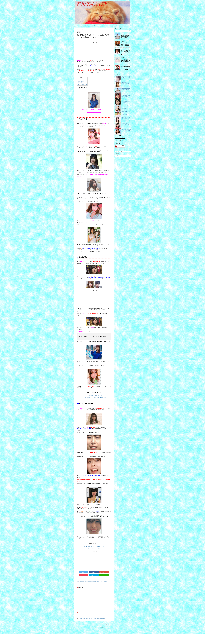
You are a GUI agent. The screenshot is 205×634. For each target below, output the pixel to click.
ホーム (78, 25)
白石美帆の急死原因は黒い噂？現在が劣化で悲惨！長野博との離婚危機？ (126, 83)
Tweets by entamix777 (119, 137)
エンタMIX (102, 627)
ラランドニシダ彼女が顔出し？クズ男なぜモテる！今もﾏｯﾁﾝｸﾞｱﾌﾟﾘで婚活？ (125, 52)
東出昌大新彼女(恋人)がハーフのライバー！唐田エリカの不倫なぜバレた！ (125, 68)
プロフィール (80, 80)
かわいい (79, 581)
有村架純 (94, 581)
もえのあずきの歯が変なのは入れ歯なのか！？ (94, 548)
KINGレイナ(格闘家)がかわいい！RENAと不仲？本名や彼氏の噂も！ (126, 107)
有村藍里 (98, 581)
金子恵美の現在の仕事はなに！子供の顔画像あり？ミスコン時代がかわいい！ (126, 101)
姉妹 (87, 581)
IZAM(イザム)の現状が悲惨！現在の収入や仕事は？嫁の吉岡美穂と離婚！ (126, 95)
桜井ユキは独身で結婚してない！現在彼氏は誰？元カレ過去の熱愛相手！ (125, 44)
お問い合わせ (96, 25)
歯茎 (101, 581)
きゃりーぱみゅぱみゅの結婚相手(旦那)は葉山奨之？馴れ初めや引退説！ (125, 60)
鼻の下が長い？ (80, 82)
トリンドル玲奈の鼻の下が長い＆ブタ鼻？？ (94, 395)
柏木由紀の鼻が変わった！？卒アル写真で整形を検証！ (94, 397)
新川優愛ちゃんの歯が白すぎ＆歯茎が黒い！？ (94, 546)
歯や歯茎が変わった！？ (82, 84)
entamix (81, 583)
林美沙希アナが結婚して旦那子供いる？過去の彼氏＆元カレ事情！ (125, 36)
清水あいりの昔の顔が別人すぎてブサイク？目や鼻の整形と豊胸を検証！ (126, 77)
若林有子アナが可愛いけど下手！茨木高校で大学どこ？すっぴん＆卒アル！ (126, 119)
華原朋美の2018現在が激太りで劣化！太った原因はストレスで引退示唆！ (126, 130)
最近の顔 (91, 581)
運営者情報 (87, 25)
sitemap (104, 25)
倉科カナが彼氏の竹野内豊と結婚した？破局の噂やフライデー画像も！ (92, 616)
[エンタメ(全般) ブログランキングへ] (120, 147)
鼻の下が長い (106, 581)
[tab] (78, 612)
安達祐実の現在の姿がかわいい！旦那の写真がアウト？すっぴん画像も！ (126, 124)
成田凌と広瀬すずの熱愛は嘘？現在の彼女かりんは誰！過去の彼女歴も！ (93, 618)
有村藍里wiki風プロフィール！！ (94, 112)
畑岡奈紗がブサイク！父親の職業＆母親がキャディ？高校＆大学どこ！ (126, 113)
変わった (83, 581)
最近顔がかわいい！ (81, 81)
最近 (89, 581)
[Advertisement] (94, 51)
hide (83, 77)
